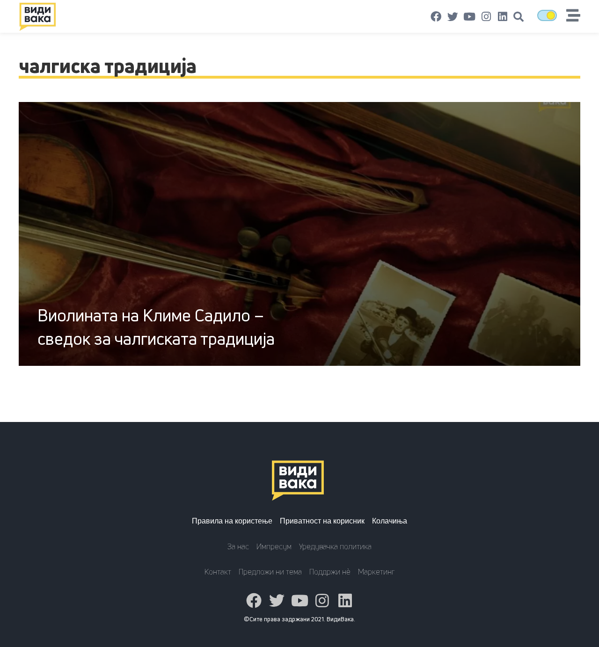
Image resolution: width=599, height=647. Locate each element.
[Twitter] (453, 16)
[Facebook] (436, 16)
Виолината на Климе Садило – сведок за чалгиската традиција (156, 327)
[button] (518, 16)
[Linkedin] (502, 16)
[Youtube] (469, 16)
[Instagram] (486, 16)
